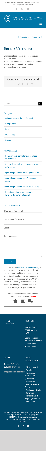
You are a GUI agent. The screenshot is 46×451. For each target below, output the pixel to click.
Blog (7, 129)
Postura (8, 140)
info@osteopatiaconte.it (25, 5)
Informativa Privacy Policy (28, 267)
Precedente (25, 37)
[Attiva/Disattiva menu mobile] (40, 23)
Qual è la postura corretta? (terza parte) (22, 186)
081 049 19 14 (13, 364)
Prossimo (36, 37)
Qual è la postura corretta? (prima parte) (22, 173)
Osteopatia (10, 135)
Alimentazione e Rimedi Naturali (19, 118)
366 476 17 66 (14, 367)
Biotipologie (10, 124)
